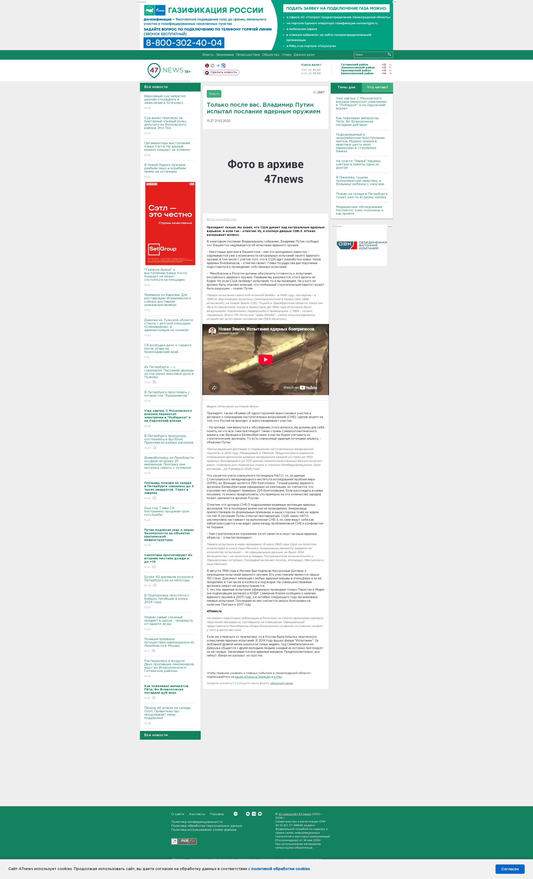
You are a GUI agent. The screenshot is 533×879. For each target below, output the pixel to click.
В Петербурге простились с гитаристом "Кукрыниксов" (167, 396)
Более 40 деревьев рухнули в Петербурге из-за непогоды (168, 581)
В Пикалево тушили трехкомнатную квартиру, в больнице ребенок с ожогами (360, 180)
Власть (208, 54)
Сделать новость (223, 72)
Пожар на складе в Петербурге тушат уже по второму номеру (361, 196)
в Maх (278, 677)
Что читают (377, 87)
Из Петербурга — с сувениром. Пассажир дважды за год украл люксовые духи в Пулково (169, 375)
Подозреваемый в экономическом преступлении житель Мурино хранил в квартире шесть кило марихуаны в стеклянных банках (360, 143)
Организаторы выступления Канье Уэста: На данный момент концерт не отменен (167, 149)
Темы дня (346, 87)
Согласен (510, 869)
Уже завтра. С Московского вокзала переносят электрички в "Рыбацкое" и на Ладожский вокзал (361, 103)
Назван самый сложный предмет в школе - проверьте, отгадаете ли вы (168, 623)
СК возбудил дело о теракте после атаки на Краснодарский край (168, 351)
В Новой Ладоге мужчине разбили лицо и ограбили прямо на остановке (165, 171)
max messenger (223, 66)
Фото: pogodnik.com (221, 219)
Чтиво (286, 54)
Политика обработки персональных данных (206, 826)
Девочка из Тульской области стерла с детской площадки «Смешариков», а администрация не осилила (168, 328)
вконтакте (212, 66)
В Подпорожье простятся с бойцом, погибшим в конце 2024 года (166, 601)
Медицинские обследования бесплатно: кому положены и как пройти (359, 210)
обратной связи (281, 683)
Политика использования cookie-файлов (204, 829)
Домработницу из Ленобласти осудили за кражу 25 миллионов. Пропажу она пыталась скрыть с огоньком (169, 465)
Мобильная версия (207, 66)
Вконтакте (248, 814)
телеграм (218, 66)
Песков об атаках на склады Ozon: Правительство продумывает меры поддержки (167, 715)
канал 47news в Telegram (253, 677)
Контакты (197, 814)
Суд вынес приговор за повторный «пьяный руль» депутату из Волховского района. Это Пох (165, 126)
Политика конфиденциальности (197, 822)
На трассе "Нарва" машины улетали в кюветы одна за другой (358, 164)
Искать (389, 54)
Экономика (225, 54)
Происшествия (248, 54)
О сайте (177, 814)
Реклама (217, 814)
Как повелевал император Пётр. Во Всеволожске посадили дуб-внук (357, 121)
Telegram (254, 814)
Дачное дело (304, 54)
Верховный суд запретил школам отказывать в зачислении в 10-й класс (164, 102)
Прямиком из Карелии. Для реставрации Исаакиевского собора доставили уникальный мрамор (167, 303)
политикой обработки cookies (280, 869)
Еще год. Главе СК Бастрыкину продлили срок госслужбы (166, 514)
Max (260, 814)
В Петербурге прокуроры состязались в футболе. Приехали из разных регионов (168, 442)
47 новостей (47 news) (295, 814)
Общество (270, 54)
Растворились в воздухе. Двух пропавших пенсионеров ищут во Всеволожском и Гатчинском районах (169, 668)
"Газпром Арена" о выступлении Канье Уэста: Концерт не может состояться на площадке (165, 277)
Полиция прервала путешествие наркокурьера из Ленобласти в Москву (169, 645)
